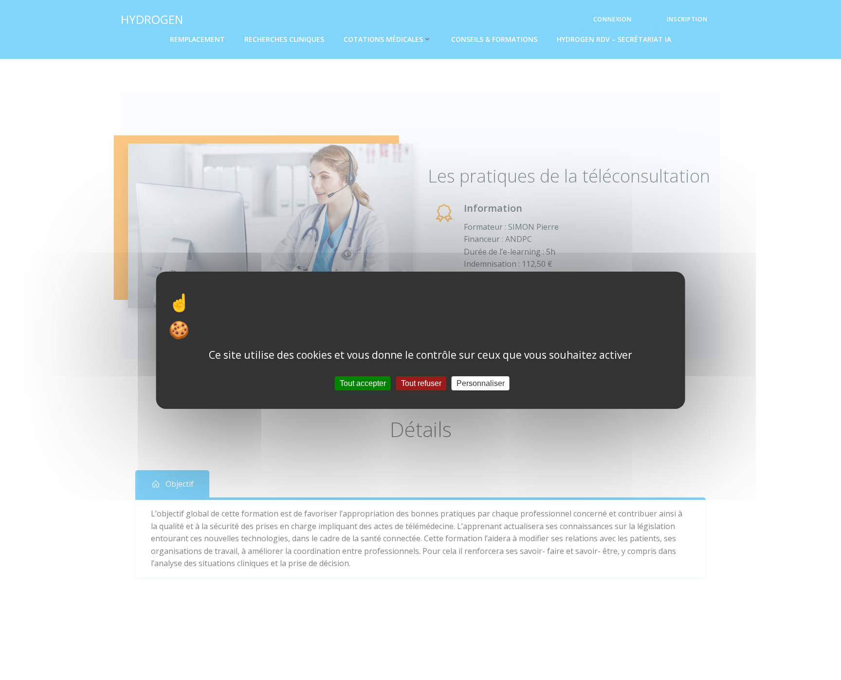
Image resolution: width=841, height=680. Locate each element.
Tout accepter (363, 383)
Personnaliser (481, 383)
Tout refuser (421, 383)
